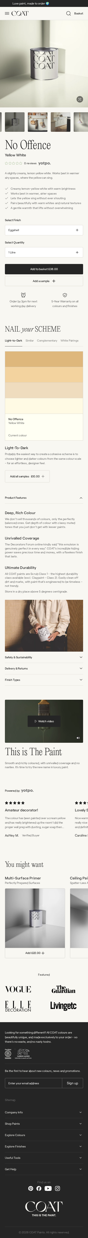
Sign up (72, 1083)
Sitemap (10, 1100)
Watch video (46, 721)
